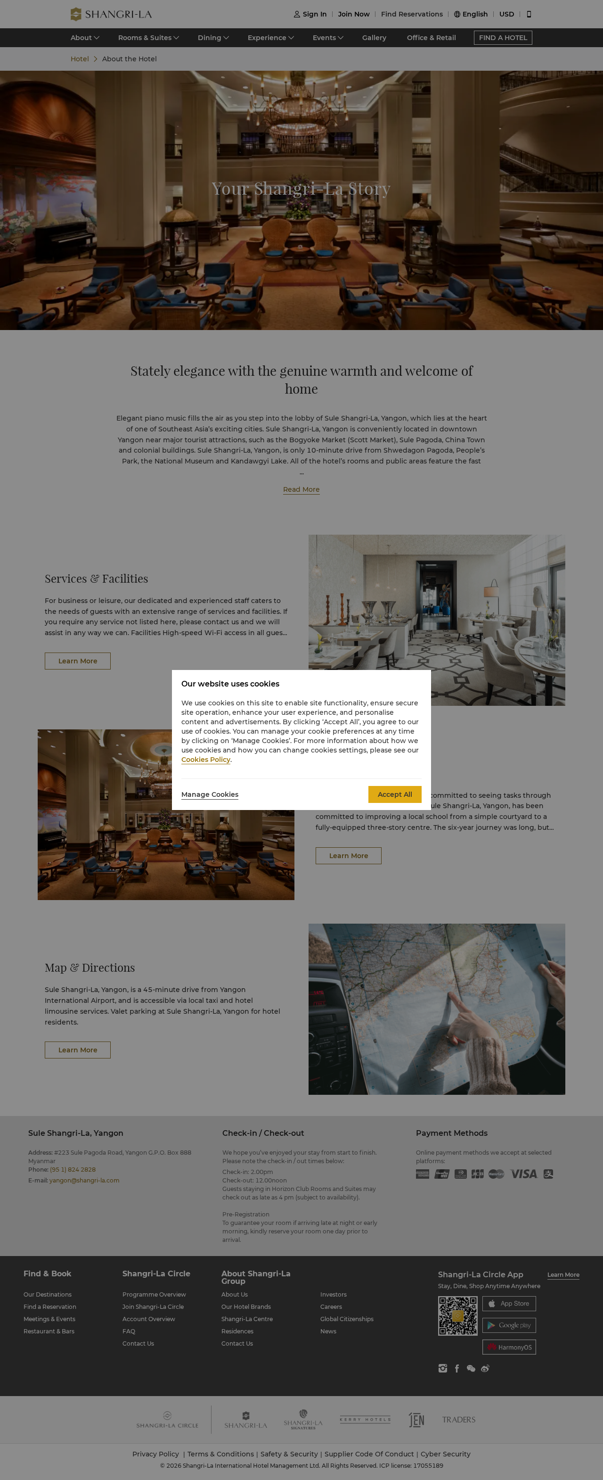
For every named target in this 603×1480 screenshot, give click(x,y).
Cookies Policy (205, 759)
